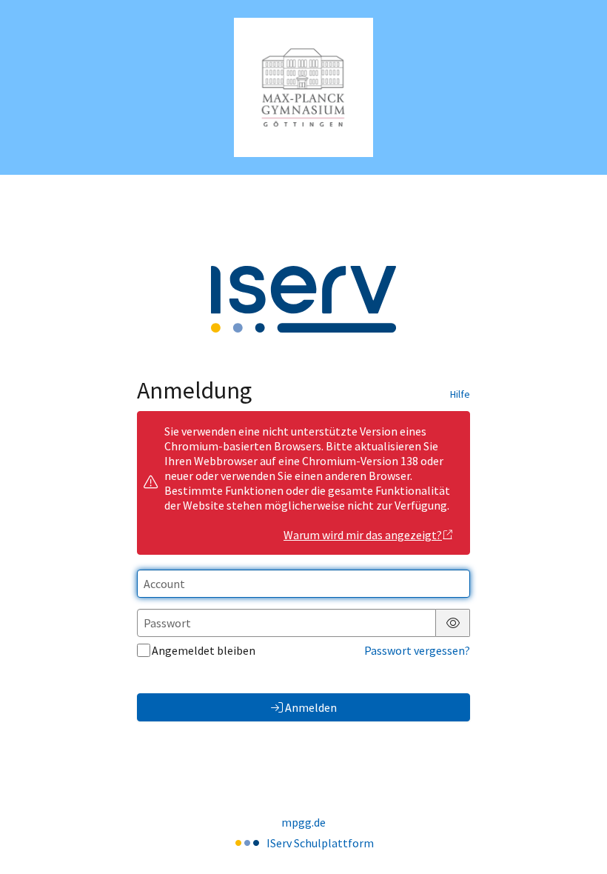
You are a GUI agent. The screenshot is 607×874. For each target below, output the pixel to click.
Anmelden (311, 707)
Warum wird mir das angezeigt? (363, 534)
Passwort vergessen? (417, 650)
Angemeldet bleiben (203, 650)
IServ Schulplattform (320, 842)
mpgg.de (303, 822)
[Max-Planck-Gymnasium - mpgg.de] (303, 88)
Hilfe (460, 394)
